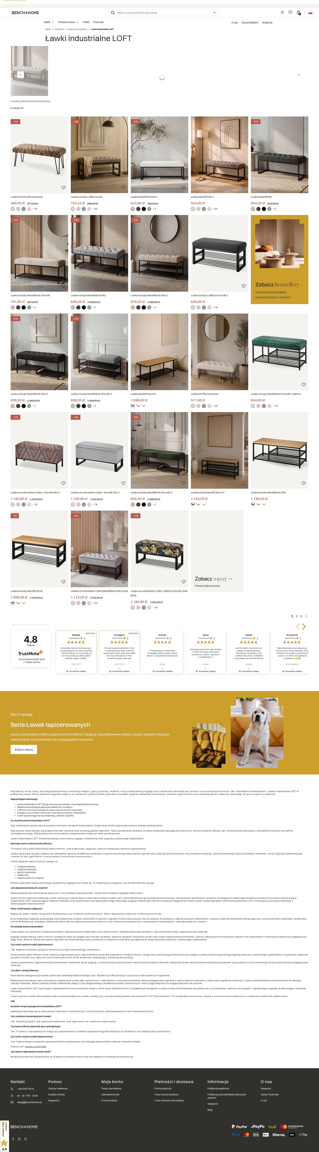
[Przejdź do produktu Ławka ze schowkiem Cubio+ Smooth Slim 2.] (99, 450)
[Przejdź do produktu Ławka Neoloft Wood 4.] (159, 352)
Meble (48, 29)
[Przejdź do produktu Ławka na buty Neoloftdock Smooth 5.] (159, 450)
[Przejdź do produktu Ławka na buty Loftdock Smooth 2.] (219, 253)
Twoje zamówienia (111, 1088)
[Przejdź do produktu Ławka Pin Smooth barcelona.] (39, 154)
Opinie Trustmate (270, 1094)
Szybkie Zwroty (56, 1094)
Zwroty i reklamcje (58, 1088)
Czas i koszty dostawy (166, 1094)
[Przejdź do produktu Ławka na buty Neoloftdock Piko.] (99, 253)
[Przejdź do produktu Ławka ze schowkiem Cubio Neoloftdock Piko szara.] (99, 549)
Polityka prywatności (218, 1088)
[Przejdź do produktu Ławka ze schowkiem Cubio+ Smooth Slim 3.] (39, 450)
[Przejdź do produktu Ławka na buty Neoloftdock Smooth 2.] (99, 352)
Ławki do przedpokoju (77, 29)
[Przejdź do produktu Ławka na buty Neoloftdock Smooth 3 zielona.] (279, 352)
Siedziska (59, 29)
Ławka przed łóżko (36, 1046)
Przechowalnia (109, 1100)
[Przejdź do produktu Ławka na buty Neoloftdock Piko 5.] (39, 352)
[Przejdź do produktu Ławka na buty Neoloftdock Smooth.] (39, 253)
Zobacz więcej (24, 749)
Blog (210, 1109)
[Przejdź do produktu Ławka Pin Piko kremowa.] (219, 352)
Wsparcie (267, 22)
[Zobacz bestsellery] (279, 259)
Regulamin (53, 1100)
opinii (34, 660)
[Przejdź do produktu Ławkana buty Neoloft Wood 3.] (219, 450)
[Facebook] (13, 1139)
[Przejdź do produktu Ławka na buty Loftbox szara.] (99, 154)
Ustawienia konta (110, 1094)
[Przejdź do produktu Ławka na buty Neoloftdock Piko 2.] (159, 253)
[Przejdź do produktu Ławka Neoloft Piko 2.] (219, 154)
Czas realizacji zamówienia (169, 1100)
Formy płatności (163, 1088)
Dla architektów (250, 22)
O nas (234, 22)
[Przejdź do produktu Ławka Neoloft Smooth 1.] (159, 154)
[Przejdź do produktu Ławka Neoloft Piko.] (279, 154)
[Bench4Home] (25, 1139)
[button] (112, 13)
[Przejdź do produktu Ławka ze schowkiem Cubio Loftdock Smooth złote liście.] (159, 549)
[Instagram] (19, 1139)
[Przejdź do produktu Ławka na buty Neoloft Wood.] (39, 549)
